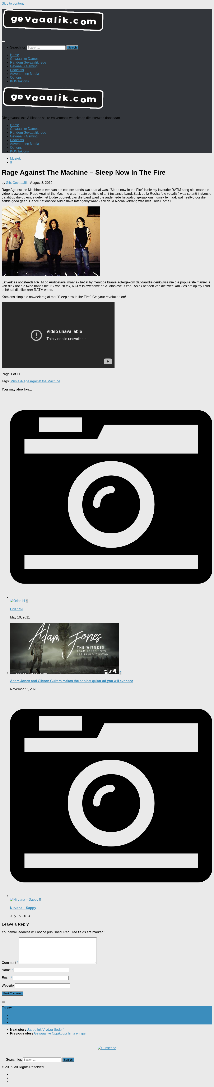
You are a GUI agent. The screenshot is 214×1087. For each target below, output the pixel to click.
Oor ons (16, 77)
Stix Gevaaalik (17, 182)
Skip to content (13, 3)
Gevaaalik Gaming (24, 66)
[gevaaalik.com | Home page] (107, 22)
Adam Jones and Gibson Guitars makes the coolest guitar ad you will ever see (71, 681)
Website (8, 985)
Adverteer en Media (24, 74)
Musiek (15, 158)
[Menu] (3, 41)
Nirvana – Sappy (23, 908)
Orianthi (16, 609)
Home (14, 55)
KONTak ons (19, 81)
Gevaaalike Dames (24, 58)
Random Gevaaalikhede (28, 62)
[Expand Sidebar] (3, 1001)
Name (7, 970)
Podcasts (17, 70)
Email (7, 977)
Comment (10, 962)
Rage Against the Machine (40, 381)
